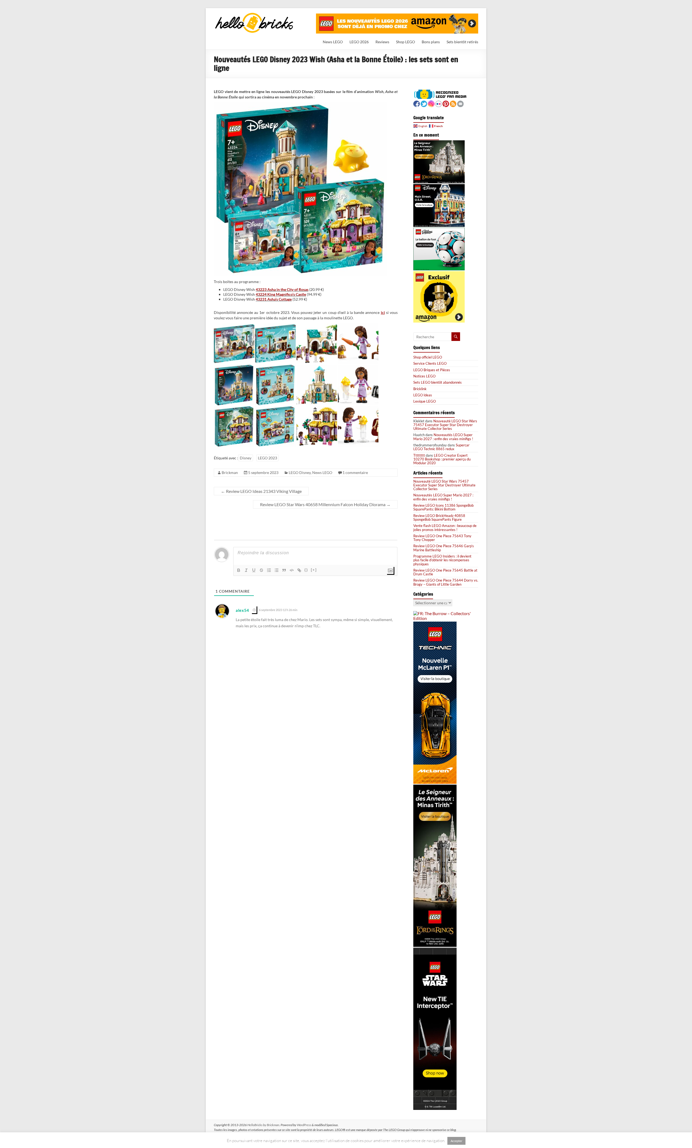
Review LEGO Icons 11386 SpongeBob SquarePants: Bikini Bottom (443, 507)
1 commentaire (355, 472)
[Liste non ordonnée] (276, 570)
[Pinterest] (446, 103)
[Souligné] (254, 570)
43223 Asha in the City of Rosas (282, 289)
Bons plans (431, 41)
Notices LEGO (424, 376)
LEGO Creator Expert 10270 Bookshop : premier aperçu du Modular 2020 (442, 459)
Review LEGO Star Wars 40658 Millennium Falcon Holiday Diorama (325, 504)
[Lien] (299, 570)
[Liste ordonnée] (269, 570)
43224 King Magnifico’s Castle (281, 294)
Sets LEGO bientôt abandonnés (437, 382)
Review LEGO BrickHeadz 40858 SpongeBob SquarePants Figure (439, 517)
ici (383, 312)
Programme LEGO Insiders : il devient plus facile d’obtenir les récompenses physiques (442, 560)
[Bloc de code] (291, 570)
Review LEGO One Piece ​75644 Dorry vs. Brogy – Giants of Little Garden (445, 582)
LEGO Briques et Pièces (431, 370)
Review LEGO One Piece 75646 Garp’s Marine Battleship (443, 548)
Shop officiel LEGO (427, 357)
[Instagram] (431, 103)
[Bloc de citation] (284, 570)
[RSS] (453, 103)
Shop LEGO (405, 41)
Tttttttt (419, 455)
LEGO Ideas (422, 395)
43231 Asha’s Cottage (274, 299)
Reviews (382, 41)
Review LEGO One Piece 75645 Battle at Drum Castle (445, 572)
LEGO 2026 (359, 41)
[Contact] (460, 103)
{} (306, 570)
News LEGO (333, 41)
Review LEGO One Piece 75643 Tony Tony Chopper (442, 538)
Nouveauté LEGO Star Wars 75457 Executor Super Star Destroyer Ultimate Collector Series (445, 425)
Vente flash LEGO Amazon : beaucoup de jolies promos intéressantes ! (445, 527)
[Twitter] (424, 103)
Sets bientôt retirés (462, 41)
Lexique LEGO (424, 401)
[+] (314, 570)
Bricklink (420, 389)
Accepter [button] (456, 1141)
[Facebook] (416, 103)
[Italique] (246, 570)
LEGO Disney (300, 472)
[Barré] (261, 570)
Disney (245, 458)
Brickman (230, 472)
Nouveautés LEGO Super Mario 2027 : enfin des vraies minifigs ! (443, 437)
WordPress (304, 1125)
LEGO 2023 (267, 458)
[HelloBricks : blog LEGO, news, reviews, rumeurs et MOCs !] (254, 14)
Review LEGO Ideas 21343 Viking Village (261, 491)
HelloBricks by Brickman (263, 1125)
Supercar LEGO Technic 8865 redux (441, 447)
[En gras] (238, 570)
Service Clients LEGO (430, 363)
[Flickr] (438, 103)
